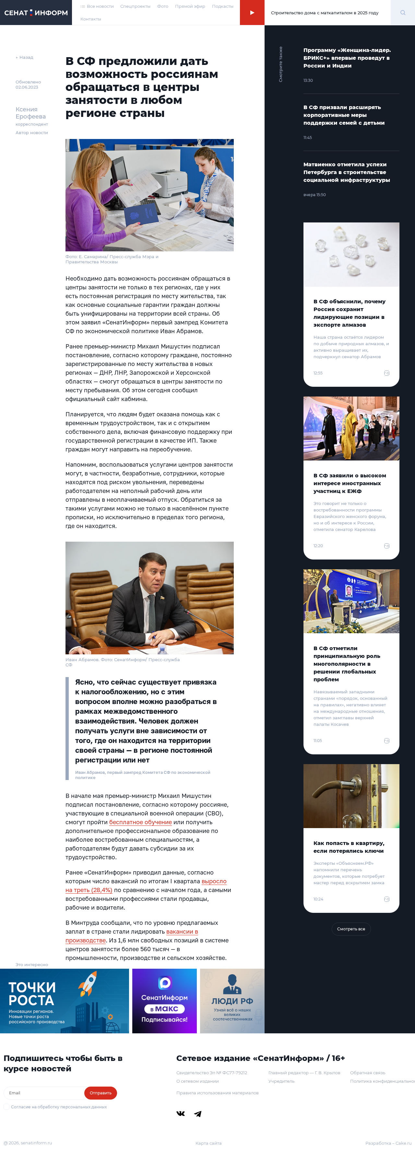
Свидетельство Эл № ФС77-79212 (211, 1072)
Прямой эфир (190, 6)
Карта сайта (209, 1143)
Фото (162, 6)
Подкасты (222, 6)
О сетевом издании (197, 1081)
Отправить (101, 1092)
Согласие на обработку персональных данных (59, 1106)
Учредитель (281, 1081)
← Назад (24, 57)
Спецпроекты (135, 6)
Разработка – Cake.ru (388, 1143)
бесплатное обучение (140, 821)
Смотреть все (351, 928)
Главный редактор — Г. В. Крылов (304, 1072)
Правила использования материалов (217, 1092)
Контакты (90, 18)
